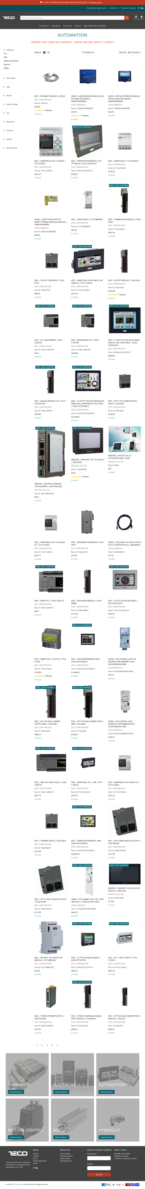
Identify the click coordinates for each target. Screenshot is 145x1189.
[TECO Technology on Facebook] (139, 8)
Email (90, 1164)
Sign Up (99, 1174)
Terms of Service (66, 1156)
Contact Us (114, 8)
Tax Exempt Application (97, 8)
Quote (35, 1163)
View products (16, 1092)
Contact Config (11, 104)
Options (9, 139)
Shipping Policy (66, 1161)
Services (67, 26)
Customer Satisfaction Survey (125, 1158)
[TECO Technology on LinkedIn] (142, 8)
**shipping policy (94, 2)
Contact (36, 1156)
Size (7, 113)
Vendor (9, 95)
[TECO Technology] (9, 17)
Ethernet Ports (11, 148)
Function (9, 130)
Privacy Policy (65, 1154)
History (35, 1154)
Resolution (10, 122)
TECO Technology (17, 1184)
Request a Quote (129, 8)
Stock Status (11, 78)
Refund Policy (65, 1158)
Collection (10, 50)
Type (8, 87)
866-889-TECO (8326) (95, 26)
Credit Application (40, 1161)
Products (44, 26)
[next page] (57, 1045)
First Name (92, 1154)
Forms (35, 1158)
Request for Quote (121, 1156)
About (78, 26)
